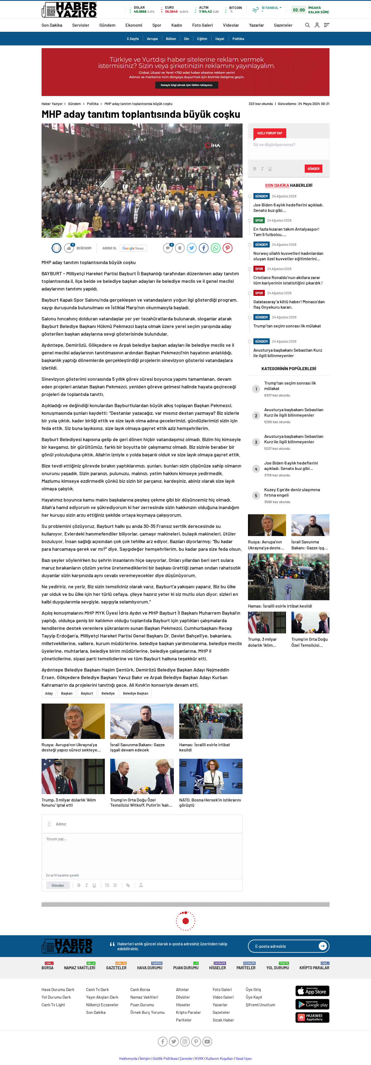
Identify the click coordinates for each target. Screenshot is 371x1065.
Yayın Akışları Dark (102, 997)
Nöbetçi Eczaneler (102, 1004)
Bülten (171, 38)
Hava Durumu (149, 966)
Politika (238, 38)
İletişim (145, 1058)
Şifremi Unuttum (260, 1004)
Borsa (48, 966)
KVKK (199, 1058)
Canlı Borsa (140, 989)
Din (186, 38)
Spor (156, 24)
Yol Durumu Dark (56, 997)
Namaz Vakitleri (79, 966)
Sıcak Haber (223, 1019)
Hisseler (217, 966)
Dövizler (183, 997)
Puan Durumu (186, 966)
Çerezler (186, 1058)
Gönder (58, 885)
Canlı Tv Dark (97, 989)
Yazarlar (256, 24)
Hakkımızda (128, 1058)
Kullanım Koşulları (219, 1058)
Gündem (107, 24)
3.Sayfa (133, 38)
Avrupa (152, 38)
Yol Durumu (277, 966)
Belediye (108, 693)
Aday (49, 693)
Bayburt (87, 693)
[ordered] (107, 885)
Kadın (176, 24)
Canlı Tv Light (53, 1004)
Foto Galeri (202, 24)
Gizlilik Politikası (165, 1058)
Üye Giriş (253, 989)
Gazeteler (283, 24)
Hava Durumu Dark (58, 989)
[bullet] (115, 885)
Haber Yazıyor (52, 103)
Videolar (231, 24)
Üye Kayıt (254, 997)
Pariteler (246, 966)
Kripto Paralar (314, 966)
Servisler (80, 24)
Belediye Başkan (135, 693)
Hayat (219, 38)
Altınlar (182, 989)
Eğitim (202, 38)
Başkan (67, 693)
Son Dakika (52, 24)
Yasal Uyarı (243, 1058)
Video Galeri (223, 997)
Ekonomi (133, 24)
